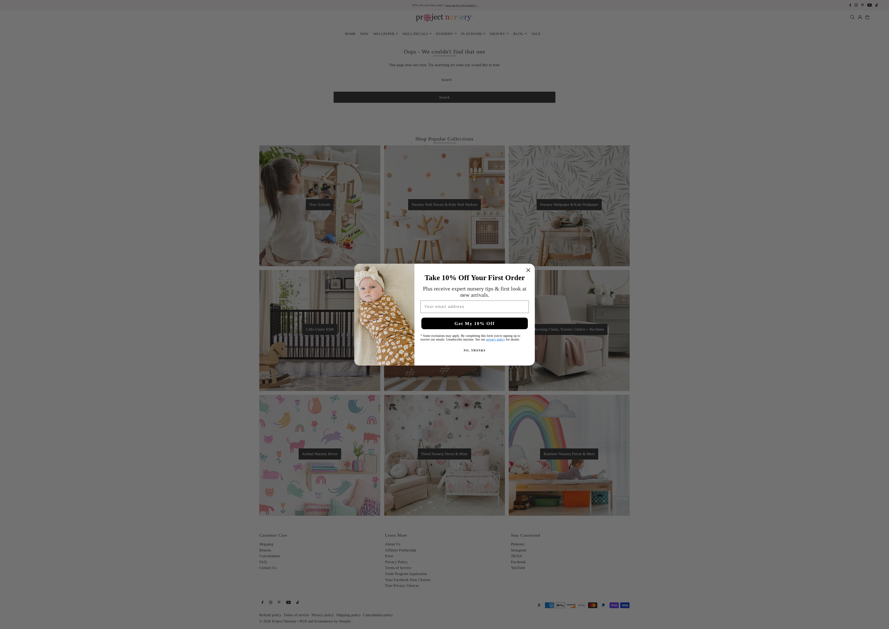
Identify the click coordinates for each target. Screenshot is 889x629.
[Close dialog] (528, 270)
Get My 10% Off (474, 323)
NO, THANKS (475, 350)
